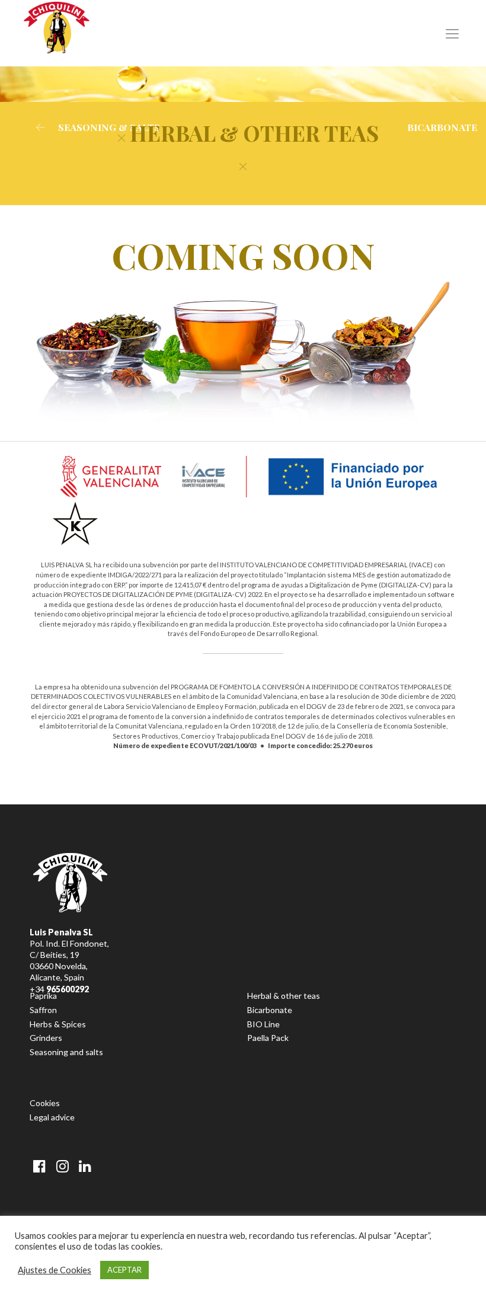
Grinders (46, 1038)
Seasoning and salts (66, 1052)
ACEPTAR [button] (124, 1269)
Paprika (43, 996)
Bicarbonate (269, 1010)
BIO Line (263, 1024)
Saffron (43, 1010)
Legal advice (52, 1117)
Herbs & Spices (58, 1024)
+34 (59, 989)
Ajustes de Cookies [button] (54, 1270)
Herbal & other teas (283, 996)
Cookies (45, 1103)
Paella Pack (268, 1038)
